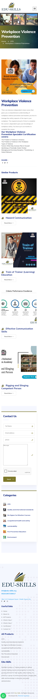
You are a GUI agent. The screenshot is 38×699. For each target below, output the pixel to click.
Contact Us (6, 629)
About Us (6, 614)
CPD (12, 41)
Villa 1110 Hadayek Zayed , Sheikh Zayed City (16, 599)
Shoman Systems (23, 696)
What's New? (7, 620)
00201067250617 (8, 594)
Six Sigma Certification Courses (18, 515)
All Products (7, 617)
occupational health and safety (18, 521)
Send (9, 479)
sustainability (12, 526)
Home (3, 41)
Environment (12, 537)
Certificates (7, 626)
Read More (8, 223)
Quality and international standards (20, 510)
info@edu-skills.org (8, 591)
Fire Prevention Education (16, 532)
